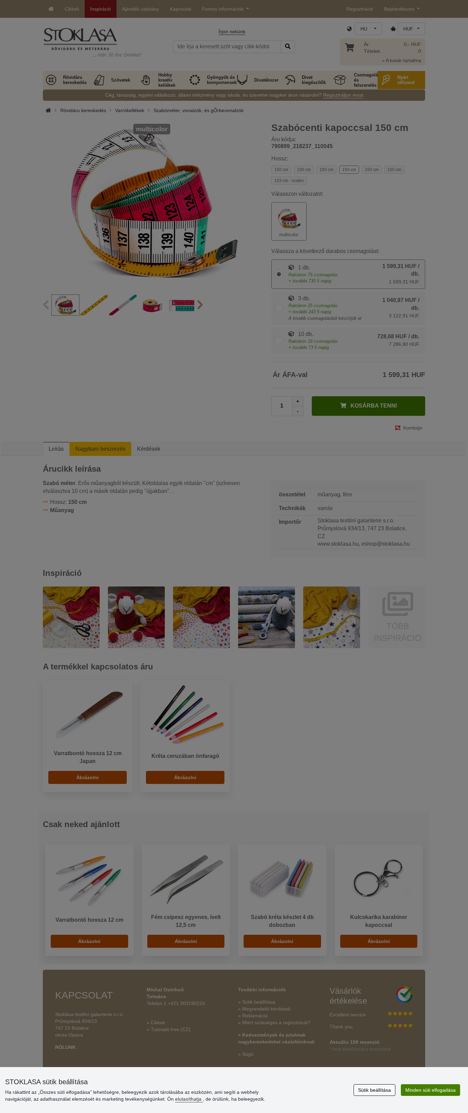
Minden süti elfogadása (430, 1090)
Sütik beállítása (374, 1090)
